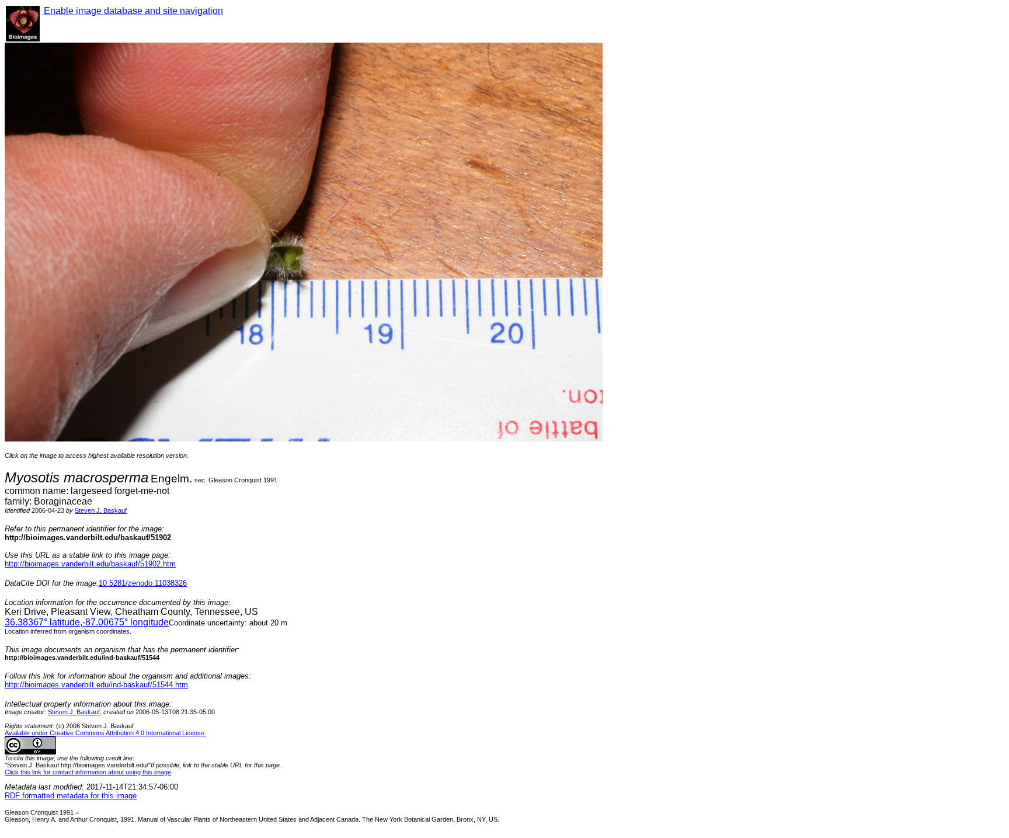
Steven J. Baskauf (101, 510)
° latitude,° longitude (87, 622)
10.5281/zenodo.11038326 (143, 583)
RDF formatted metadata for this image (71, 795)
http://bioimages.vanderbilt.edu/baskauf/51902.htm (90, 563)
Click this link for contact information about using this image (88, 772)
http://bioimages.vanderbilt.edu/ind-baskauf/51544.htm (96, 684)
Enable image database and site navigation (132, 11)
